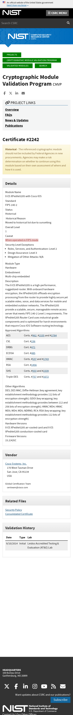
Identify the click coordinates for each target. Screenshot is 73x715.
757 (34, 376)
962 (34, 335)
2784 (54, 335)
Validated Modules (17, 65)
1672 (46, 376)
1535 (41, 335)
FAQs (8, 115)
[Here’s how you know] (36, 4)
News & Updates (16, 120)
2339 (46, 371)
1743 (46, 359)
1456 (34, 365)
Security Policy (13, 510)
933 (34, 371)
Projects (12, 54)
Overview (12, 110)
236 (33, 341)
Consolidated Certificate (19, 514)
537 (34, 359)
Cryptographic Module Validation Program (32, 60)
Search (43, 65)
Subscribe (60, 700)
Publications (14, 126)
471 (33, 347)
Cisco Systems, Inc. (16, 463)
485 (33, 353)
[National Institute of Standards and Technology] (30, 708)
